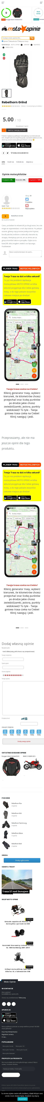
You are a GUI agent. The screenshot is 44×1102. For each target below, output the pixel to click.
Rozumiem (23, 1099)
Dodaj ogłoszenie (22, 860)
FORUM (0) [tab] (19, 162)
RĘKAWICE (37, 45)
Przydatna (28, 202)
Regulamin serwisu (8, 1034)
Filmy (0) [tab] (10, 162)
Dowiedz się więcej (32, 1096)
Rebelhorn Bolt (17, 844)
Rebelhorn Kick (16, 813)
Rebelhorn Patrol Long (19, 823)
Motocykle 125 (20, 1046)
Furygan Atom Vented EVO (14, 19)
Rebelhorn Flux (17, 803)
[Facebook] (3, 153)
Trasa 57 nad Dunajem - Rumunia (16, 893)
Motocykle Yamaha (8, 1050)
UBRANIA (26, 45)
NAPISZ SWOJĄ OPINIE (17, 130)
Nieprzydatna (29, 209)
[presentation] (4, 70)
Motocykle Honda (8, 1046)
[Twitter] (7, 153)
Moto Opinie (15, 45)
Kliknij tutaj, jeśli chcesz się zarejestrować (20, 651)
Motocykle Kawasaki (9, 1053)
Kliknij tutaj (22, 998)
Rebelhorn (9, 47)
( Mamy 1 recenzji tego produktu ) (31, 106)
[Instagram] (14, 1004)
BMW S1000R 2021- (29, 756)
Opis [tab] (3, 162)
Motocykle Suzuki (22, 1050)
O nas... (4, 1037)
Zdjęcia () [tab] (29, 162)
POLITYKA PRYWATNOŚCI (9, 1032)
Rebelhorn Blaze (17, 833)
